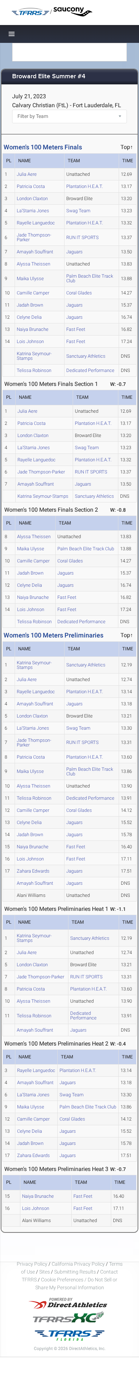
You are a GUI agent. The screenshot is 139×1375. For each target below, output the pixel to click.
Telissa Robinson (34, 370)
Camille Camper (33, 293)
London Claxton (32, 198)
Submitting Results (75, 1272)
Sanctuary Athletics (85, 356)
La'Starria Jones (33, 210)
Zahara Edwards (33, 871)
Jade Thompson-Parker (34, 237)
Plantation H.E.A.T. (84, 186)
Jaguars (74, 251)
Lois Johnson (30, 341)
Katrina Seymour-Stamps (34, 356)
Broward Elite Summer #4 (48, 77)
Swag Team (78, 210)
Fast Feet (75, 329)
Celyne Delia (29, 317)
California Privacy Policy (78, 1264)
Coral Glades (79, 293)
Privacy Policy (32, 1264)
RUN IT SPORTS (82, 237)
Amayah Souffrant (35, 251)
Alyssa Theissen (33, 264)
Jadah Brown (30, 305)
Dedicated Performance (90, 370)
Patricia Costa (31, 186)
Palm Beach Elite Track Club (89, 278)
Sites (44, 1272)
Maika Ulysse (30, 278)
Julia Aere (27, 174)
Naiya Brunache (32, 329)
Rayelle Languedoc (36, 222)
